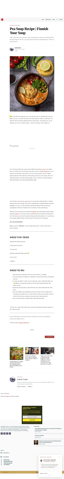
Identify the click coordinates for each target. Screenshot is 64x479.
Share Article (50, 336)
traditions (34, 211)
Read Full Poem (43, 473)
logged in (8, 396)
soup (26, 201)
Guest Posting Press (8, 463)
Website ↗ (30, 386)
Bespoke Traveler (23, 322)
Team (54, 19)
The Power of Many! (39, 435)
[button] (57, 19)
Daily (43, 19)
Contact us (38, 472)
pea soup (43, 169)
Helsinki (46, 171)
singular (17, 213)
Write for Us (48, 19)
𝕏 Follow (16, 50)
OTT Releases (7, 464)
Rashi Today (6, 459)
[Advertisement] (32, 8)
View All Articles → (22, 386)
